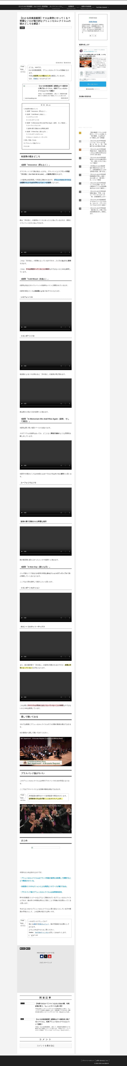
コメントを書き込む (46, 1046)
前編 (35, 78)
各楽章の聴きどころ (31, 108)
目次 (43, 105)
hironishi (80, 127)
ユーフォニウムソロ (34, 125)
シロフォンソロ (33, 117)
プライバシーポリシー (88, 1060)
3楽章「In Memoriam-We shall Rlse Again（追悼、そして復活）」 (47, 123)
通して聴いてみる (31, 140)
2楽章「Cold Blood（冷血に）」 (37, 114)
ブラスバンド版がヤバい (32, 143)
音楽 (29, 948)
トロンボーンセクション (35, 134)
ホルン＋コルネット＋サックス (37, 137)
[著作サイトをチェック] (41, 956)
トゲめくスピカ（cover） (88, 127)
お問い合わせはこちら (102, 1060)
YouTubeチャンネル (42, 932)
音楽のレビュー (43, 924)
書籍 (35, 924)
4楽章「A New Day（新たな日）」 (37, 131)
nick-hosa (93, 22)
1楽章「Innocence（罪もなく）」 (37, 111)
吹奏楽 (23, 948)
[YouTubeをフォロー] (49, 956)
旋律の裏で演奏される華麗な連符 (38, 128)
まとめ (27, 146)
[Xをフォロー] (45, 956)
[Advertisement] (46, 976)
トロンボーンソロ (33, 120)
